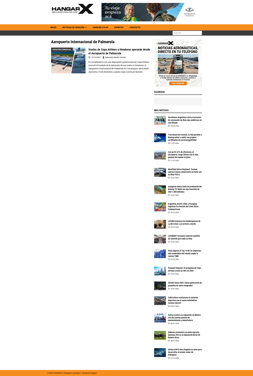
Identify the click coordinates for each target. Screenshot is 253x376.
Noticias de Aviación (73, 27)
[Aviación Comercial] (68, 61)
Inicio (53, 27)
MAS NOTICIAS (161, 110)
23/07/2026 (174, 126)
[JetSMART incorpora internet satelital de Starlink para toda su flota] (160, 239)
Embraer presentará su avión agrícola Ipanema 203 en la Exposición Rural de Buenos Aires (184, 335)
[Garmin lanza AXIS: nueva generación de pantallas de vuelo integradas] (160, 285)
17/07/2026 (174, 143)
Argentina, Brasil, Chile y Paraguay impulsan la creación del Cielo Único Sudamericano (183, 206)
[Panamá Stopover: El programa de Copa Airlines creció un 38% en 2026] (160, 271)
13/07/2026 (174, 259)
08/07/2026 (174, 323)
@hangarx (76, 373)
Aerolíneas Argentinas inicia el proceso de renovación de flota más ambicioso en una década (185, 120)
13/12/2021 (96, 57)
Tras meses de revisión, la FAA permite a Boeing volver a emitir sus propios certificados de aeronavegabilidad (185, 137)
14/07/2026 (174, 227)
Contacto (135, 27)
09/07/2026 (174, 306)
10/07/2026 (174, 289)
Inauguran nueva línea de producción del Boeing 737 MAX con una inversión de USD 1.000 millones (185, 189)
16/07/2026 (174, 178)
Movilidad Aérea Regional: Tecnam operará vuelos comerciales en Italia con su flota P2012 (185, 172)
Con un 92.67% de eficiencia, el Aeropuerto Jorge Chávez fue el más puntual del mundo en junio (183, 154)
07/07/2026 (174, 358)
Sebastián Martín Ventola (115, 57)
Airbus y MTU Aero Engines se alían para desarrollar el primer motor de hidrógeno (185, 352)
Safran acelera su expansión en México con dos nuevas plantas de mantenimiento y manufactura (184, 317)
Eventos (119, 27)
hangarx (93, 373)
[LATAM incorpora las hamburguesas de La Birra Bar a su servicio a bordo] (160, 224)
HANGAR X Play (100, 27)
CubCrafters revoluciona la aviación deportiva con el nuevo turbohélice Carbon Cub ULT (183, 300)
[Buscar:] (187, 33)
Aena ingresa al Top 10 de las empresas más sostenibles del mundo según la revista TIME (184, 253)
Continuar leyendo (134, 72)
